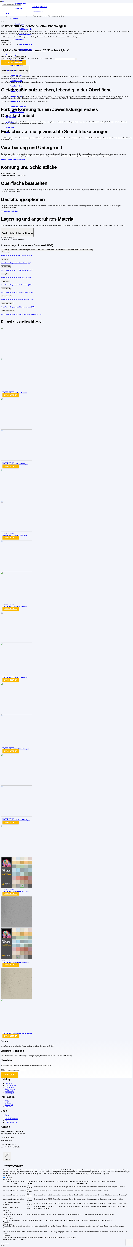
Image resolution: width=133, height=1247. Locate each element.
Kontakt (7, 1115)
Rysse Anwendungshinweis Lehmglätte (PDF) (16, 277)
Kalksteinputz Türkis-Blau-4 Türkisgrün (15, 464)
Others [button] (5, 1233)
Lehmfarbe (8, 1083)
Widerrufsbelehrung (11, 1122)
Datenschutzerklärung (12, 1119)
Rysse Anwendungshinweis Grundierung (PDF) (16, 255)
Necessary (8, 1177)
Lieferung (8, 1103)
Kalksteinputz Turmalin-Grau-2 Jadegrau (15, 962)
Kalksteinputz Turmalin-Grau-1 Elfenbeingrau (17, 1033)
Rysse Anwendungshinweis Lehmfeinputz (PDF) (17, 270)
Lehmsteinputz (10, 1089)
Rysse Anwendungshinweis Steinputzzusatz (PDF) (17, 299)
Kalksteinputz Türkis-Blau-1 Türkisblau (15, 677)
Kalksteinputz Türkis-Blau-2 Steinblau (14, 606)
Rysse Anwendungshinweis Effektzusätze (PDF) (17, 292)
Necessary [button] (6, 1175)
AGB (7, 1121)
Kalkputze (6, 462)
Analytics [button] (6, 1222)
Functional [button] (6, 1210)
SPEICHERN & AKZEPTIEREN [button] (14, 1239)
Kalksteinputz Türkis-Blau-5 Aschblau (14, 392)
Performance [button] (7, 1216)
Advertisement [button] (7, 1228)
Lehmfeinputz (9, 1087)
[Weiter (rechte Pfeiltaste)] (4, 1245)
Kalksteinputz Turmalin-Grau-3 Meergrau (15, 891)
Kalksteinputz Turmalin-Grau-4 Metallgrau (16, 820)
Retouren (8, 1107)
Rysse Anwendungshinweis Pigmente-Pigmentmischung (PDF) (21, 314)
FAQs (7, 1101)
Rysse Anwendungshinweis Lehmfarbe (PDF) (16, 263)
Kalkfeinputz (9, 1091)
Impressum (8, 1117)
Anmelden (9, 1075)
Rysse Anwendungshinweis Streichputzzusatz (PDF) (18, 307)
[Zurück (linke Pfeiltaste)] (1, 1245)
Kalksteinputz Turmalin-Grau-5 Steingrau (15, 749)
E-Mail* (3, 1070)
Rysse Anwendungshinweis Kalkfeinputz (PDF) (16, 285)
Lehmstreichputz (10, 1085)
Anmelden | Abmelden (39, 7)
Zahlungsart (9, 1105)
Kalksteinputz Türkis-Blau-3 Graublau (14, 535)
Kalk (3, 462)
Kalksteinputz (11, 462)
